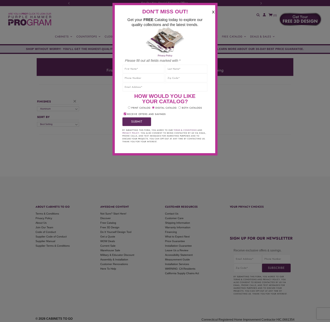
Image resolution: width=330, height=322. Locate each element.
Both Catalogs (192, 108)
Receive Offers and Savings (146, 114)
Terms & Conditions (185, 130)
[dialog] (165, 161)
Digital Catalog (166, 108)
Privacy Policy (165, 55)
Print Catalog (140, 108)
